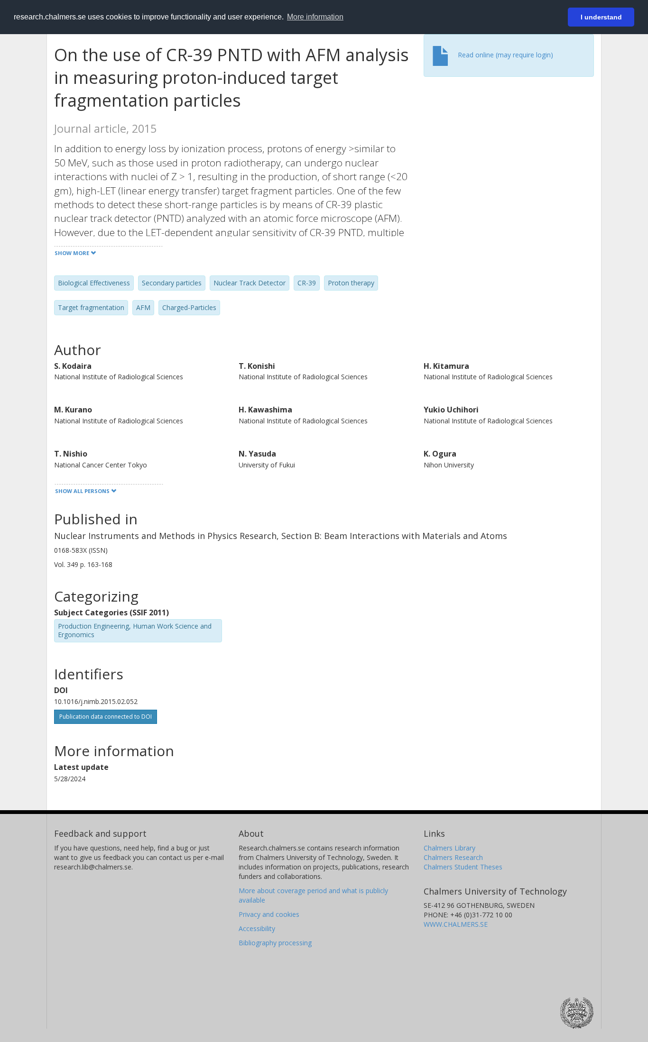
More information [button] (315, 17)
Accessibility (257, 928)
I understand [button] (601, 17)
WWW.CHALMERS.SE (456, 924)
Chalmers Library (449, 847)
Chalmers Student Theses (463, 866)
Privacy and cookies (269, 914)
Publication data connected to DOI (105, 717)
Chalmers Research (453, 857)
